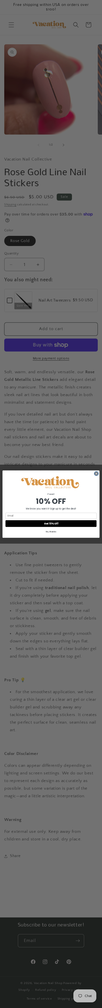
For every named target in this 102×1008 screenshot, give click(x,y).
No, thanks (51, 531)
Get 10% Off (51, 523)
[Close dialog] (96, 473)
